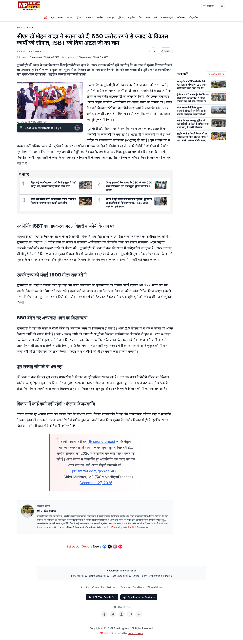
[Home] (45, 17)
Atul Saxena (34, 51)
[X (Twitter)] (113, 614)
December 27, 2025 (96, 483)
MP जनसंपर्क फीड (155, 587)
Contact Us (98, 587)
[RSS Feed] (138, 614)
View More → (216, 74)
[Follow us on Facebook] (104, 547)
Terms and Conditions (132, 587)
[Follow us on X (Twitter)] (110, 547)
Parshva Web (135, 633)
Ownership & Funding (160, 575)
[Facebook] (104, 614)
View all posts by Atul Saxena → (129, 527)
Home (20, 27)
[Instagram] (121, 614)
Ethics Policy (140, 575)
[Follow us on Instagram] (115, 547)
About (84, 587)
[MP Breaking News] (29, 6)
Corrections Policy (99, 575)
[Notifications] (222, 6)
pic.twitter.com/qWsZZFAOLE (96, 471)
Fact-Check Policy (121, 575)
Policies (111, 587)
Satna (30, 27)
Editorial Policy (79, 575)
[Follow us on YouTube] (120, 547)
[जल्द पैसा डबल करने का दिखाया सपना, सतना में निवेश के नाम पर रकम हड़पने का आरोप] (85, 201)
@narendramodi (101, 441)
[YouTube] (130, 614)
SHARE (167, 51)
